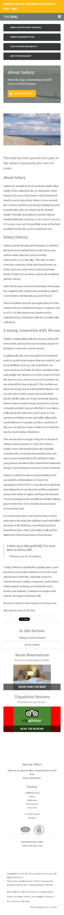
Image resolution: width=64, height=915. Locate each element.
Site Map (25, 901)
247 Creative (51, 907)
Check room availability (23, 46)
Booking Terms (22, 896)
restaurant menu (32, 379)
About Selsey (32, 644)
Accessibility (37, 896)
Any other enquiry (20, 56)
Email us (32, 818)
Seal (10, 17)
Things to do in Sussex (32, 637)
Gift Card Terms (29, 892)
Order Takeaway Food (22, 37)
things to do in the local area (43, 219)
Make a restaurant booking (25, 27)
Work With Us (13, 892)
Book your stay (24, 93)
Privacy (15, 901)
